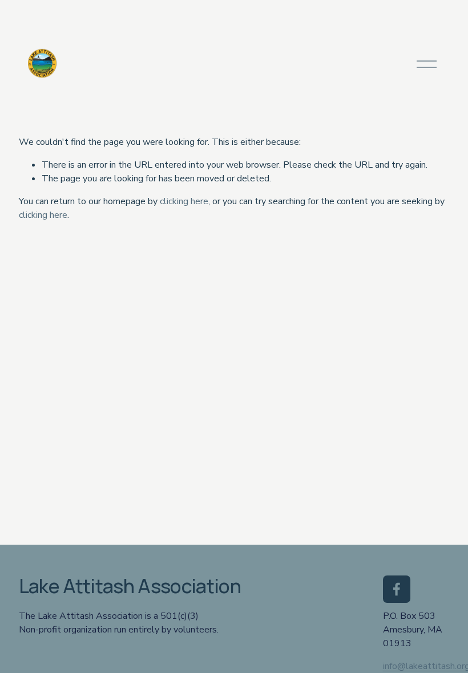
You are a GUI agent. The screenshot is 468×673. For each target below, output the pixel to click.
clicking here (184, 201)
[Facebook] (396, 589)
